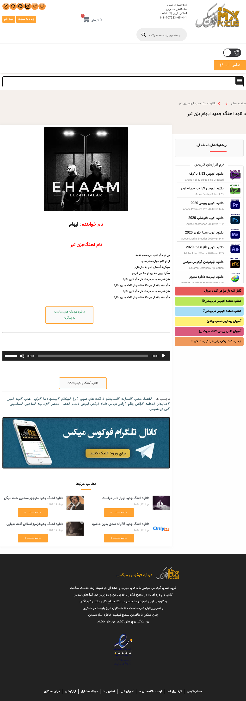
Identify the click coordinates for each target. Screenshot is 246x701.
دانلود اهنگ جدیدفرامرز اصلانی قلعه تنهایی (34, 524)
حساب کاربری (194, 691)
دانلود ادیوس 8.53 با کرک (206, 174)
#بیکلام (66, 399)
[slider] (11, 355)
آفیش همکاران (52, 691)
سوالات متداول (89, 691)
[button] (239, 81)
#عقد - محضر (60, 404)
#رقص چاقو (136, 404)
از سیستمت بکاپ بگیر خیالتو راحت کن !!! (216, 341)
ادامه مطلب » (119, 512)
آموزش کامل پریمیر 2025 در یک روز (220, 331)
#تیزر (10, 399)
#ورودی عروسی (159, 409)
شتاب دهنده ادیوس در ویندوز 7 (222, 311)
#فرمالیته (43, 404)
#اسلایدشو (113, 399)
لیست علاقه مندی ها (150, 691)
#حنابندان (163, 404)
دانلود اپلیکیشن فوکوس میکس (203, 262)
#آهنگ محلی (143, 399)
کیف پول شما (174, 691)
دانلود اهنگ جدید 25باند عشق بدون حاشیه (120, 524)
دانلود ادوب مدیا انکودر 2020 (204, 232)
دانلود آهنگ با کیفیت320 (83, 383)
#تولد (19, 399)
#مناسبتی (16, 404)
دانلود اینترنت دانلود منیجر (206, 277)
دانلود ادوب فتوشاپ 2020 (206, 218)
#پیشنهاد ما (51, 399)
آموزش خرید (127, 691)
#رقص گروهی (90, 404)
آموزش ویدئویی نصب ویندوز (224, 321)
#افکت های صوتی (92, 399)
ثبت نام (8, 19)
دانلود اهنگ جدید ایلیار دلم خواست (125, 498)
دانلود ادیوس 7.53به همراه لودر (202, 188)
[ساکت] (22, 355)
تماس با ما (109, 691)
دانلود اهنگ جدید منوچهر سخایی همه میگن (33, 498)
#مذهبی (30, 404)
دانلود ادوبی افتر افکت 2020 (205, 247)
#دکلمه (150, 404)
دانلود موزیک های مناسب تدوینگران (69, 314)
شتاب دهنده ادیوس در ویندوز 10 (221, 301)
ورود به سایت (26, 19)
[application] (86, 356)
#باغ (76, 399)
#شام (75, 404)
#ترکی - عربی (33, 399)
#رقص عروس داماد (114, 404)
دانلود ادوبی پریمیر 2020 (207, 203)
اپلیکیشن (70, 691)
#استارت (127, 399)
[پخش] (163, 355)
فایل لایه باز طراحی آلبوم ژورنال (222, 291)
